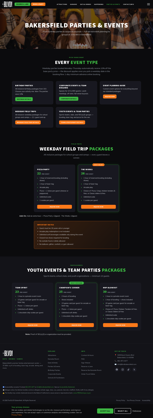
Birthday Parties (54, 370)
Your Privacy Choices (133, 400)
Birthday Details (24, 99)
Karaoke (73, 4)
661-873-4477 (122, 361)
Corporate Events (54, 374)
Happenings (98, 4)
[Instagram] (122, 369)
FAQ (82, 359)
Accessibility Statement (67, 387)
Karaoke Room (53, 359)
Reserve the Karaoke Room (91, 370)
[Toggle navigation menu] (148, 4)
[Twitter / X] (134, 369)
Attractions (62, 4)
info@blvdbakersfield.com (126, 364)
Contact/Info (128, 4)
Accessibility (146, 400)
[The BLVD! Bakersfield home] (7, 4)
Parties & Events (113, 4)
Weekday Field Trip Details (28, 122)
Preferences (137, 411)
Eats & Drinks (85, 4)
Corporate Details (68, 99)
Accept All (105, 411)
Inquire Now (110, 96)
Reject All (123, 411)
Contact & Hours (87, 355)
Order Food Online (88, 374)
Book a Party (38, 4)
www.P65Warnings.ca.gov (82, 393)
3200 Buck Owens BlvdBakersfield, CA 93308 (125, 356)
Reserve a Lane (22, 4)
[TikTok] (128, 369)
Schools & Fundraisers (56, 378)
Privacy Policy (120, 400)
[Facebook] (117, 369)
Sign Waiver (85, 363)
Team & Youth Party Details (72, 122)
